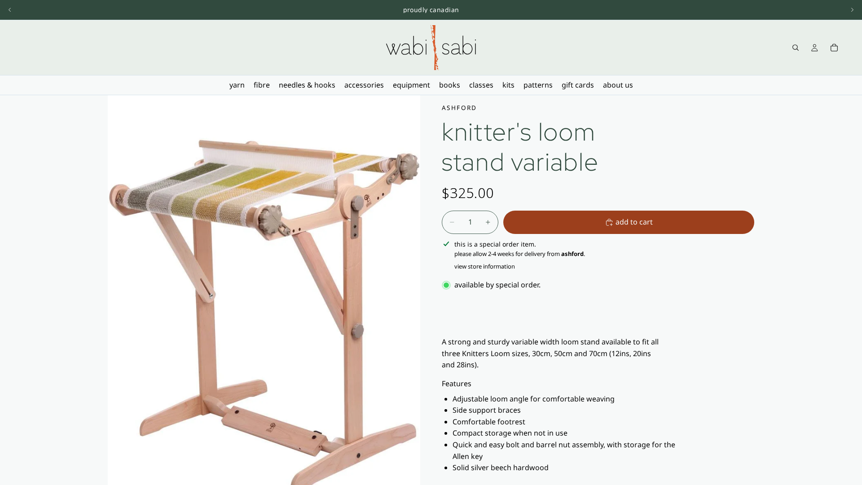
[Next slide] (852, 10)
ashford (459, 107)
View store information (484, 266)
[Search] (795, 47)
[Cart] (834, 47)
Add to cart (634, 222)
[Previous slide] (10, 10)
